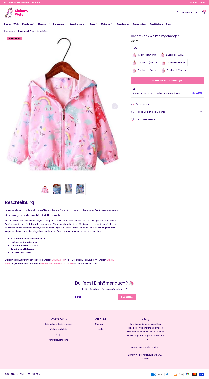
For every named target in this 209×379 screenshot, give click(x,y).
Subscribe (127, 297)
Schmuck (58, 24)
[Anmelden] (196, 12)
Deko (92, 24)
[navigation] (45, 189)
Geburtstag (139, 24)
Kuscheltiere (77, 24)
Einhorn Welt (11, 24)
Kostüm (42, 24)
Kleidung (27, 24)
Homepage (9, 31)
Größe (134, 48)
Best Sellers (156, 24)
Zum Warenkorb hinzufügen (167, 80)
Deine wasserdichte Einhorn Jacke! (56, 263)
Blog (168, 24)
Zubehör (106, 24)
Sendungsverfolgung (58, 339)
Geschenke (122, 24)
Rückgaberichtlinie (58, 329)
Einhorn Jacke (58, 259)
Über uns (99, 324)
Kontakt (99, 329)
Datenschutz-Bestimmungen (58, 324)
